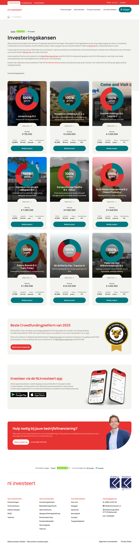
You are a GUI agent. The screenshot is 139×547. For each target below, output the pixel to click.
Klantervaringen (14, 510)
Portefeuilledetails (46, 521)
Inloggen (74, 506)
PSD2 (10, 513)
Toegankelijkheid (77, 521)
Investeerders (26, 3)
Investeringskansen (47, 502)
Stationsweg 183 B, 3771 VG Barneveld (111, 511)
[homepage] (15, 9)
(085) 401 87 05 (110, 502)
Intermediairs (39, 3)
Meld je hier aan (55, 337)
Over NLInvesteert (110, 9)
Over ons (74, 502)
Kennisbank (75, 513)
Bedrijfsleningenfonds (49, 56)
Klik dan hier (27, 52)
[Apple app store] (37, 394)
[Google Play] (19, 394)
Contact (74, 517)
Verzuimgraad (44, 525)
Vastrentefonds (45, 510)
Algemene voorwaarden (108, 541)
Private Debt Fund (46, 517)
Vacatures (75, 510)
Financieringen (66, 9)
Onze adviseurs (13, 506)
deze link (92, 46)
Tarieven (11, 517)
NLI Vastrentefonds (53, 62)
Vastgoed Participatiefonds (49, 513)
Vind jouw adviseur (94, 9)
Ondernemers (14, 3)
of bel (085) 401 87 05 (38, 442)
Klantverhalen (79, 9)
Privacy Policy (126, 541)
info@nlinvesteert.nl (112, 506)
